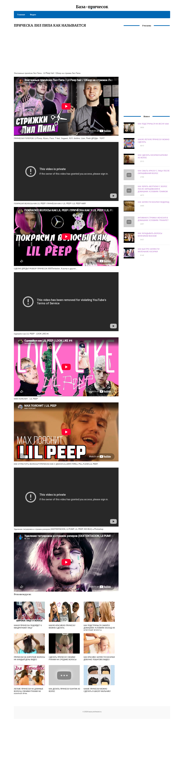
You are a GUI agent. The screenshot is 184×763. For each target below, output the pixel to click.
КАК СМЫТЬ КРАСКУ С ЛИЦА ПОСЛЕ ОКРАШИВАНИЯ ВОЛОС (154, 171)
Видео (33, 14)
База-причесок (92, 6)
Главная (21, 14)
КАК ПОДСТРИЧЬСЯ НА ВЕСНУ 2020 (153, 123)
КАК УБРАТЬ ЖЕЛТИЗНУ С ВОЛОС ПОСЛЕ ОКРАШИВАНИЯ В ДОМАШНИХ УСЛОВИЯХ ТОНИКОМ (153, 189)
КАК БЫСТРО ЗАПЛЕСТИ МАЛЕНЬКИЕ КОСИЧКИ (148, 250)
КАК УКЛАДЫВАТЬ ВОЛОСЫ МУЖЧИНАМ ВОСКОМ (150, 234)
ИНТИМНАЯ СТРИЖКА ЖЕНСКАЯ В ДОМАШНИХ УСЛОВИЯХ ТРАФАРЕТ (153, 218)
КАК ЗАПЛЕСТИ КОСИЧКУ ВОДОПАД (153, 202)
